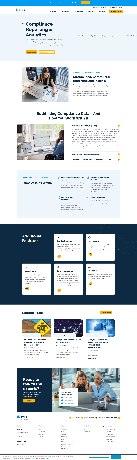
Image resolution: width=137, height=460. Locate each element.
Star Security (94, 241)
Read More (27, 357)
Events (41, 434)
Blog (40, 429)
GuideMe (92, 271)
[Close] (134, 457)
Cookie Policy (49, 458)
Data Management (65, 271)
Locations (109, 426)
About (63, 426)
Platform (20, 426)
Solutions (53, 12)
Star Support (96, 7)
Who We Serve (78, 12)
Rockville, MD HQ (110, 429)
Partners (105, 7)
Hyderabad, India (110, 437)
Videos (41, 437)
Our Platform (64, 12)
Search (119, 8)
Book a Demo (31, 52)
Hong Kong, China (111, 434)
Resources (91, 12)
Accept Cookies (115, 457)
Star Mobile (30, 271)
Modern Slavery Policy (67, 444)
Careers (112, 7)
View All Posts (106, 312)
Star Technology (64, 241)
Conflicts (19, 436)
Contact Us (87, 431)
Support (86, 429)
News (62, 439)
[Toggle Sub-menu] (57, 12)
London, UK (109, 439)
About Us (102, 12)
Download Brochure (46, 52)
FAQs (62, 431)
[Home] (22, 420)
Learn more (85, 3)
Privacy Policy (65, 437)
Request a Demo (116, 11)
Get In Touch (88, 426)
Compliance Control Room (22, 433)
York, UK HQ (109, 431)
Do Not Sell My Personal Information (67, 447)
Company (64, 429)
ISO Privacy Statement (67, 442)
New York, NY (109, 442)
